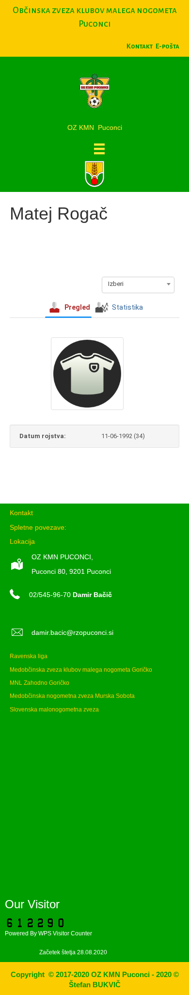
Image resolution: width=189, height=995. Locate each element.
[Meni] (99, 148)
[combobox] (138, 284)
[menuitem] (167, 46)
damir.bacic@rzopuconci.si (72, 632)
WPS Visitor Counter (65, 933)
